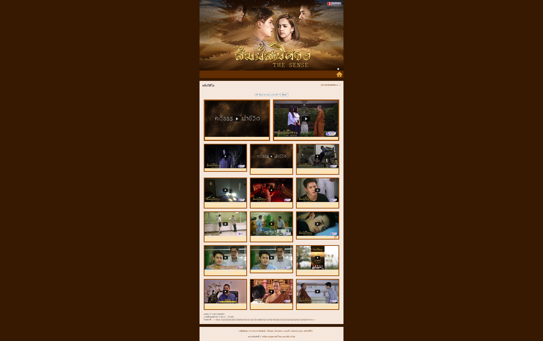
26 (297, 320)
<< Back (217, 320)
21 (280, 320)
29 (307, 320)
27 (300, 320)
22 (283, 320)
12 (251, 320)
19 (273, 320)
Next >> (312, 320)
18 (270, 320)
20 (276, 320)
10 (244, 320)
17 (266, 320)
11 (247, 320)
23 (287, 320)
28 (304, 320)
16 (263, 320)
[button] (210, 35)
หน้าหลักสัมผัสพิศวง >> (331, 85)
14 (257, 320)
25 (293, 320)
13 (254, 320)
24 (290, 320)
